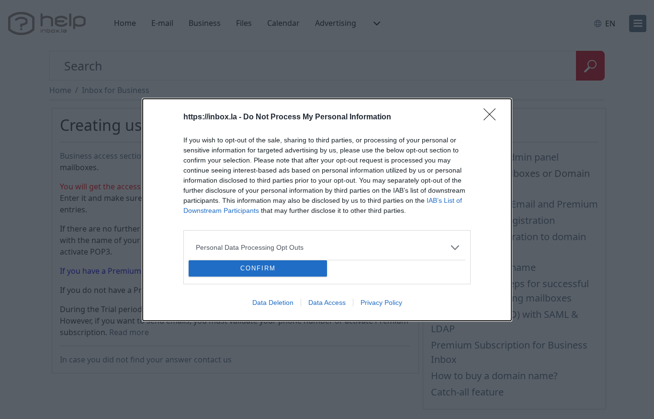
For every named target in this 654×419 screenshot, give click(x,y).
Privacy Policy (381, 302)
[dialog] (327, 210)
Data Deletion (272, 302)
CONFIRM (258, 268)
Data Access (327, 302)
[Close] (493, 117)
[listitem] (327, 248)
